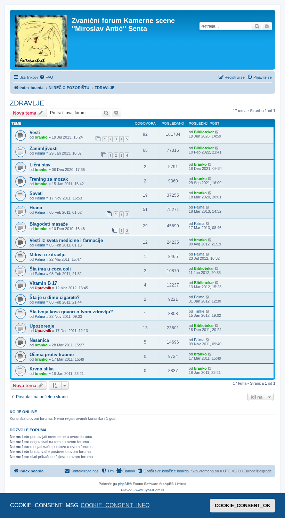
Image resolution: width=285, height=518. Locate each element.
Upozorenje (42, 326)
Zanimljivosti (44, 148)
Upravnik (43, 288)
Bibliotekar (204, 132)
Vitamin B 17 (43, 283)
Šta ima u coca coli (50, 269)
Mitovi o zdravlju (48, 254)
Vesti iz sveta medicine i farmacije (66, 240)
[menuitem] (46, 77)
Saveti (36, 193)
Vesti (35, 132)
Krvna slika (42, 368)
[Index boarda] (41, 39)
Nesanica (39, 340)
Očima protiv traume (52, 354)
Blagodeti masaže (49, 224)
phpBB (123, 484)
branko (41, 137)
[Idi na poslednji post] (217, 132)
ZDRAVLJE (27, 103)
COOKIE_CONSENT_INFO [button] (115, 505)
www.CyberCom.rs (150, 490)
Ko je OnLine (23, 412)
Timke (199, 311)
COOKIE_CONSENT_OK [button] (242, 505)
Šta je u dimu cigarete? (55, 297)
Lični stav (40, 164)
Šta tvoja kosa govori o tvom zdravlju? (71, 311)
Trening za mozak (49, 179)
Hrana (36, 207)
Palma (40, 153)
